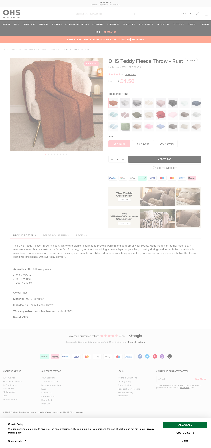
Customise (183, 432)
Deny (185, 440)
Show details (15, 441)
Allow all (185, 424)
